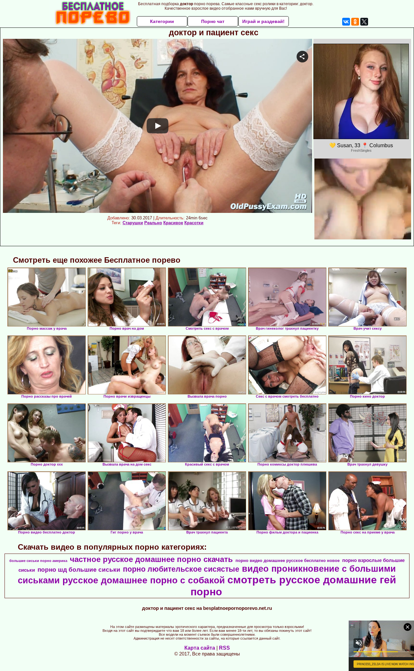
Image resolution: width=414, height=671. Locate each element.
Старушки (133, 222)
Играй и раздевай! (263, 21)
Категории (162, 21)
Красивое (173, 222)
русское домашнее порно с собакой (143, 580)
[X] (364, 22)
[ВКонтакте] (346, 22)
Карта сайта (199, 648)
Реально (153, 222)
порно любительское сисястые (181, 569)
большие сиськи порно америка (38, 561)
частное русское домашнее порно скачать (151, 559)
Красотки (193, 222)
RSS (224, 648)
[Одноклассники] (355, 22)
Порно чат (212, 21)
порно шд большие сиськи (79, 569)
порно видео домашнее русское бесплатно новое (287, 560)
